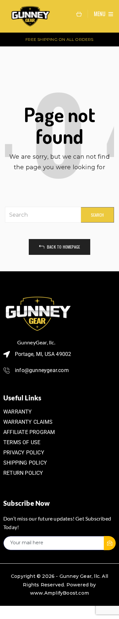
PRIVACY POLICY (23, 452)
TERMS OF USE (21, 442)
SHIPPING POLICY (25, 463)
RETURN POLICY (23, 473)
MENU (100, 14)
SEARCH (97, 215)
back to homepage (63, 247)
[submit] (110, 543)
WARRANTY (17, 412)
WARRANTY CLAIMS (28, 422)
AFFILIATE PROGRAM (29, 432)
